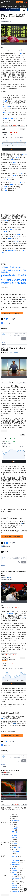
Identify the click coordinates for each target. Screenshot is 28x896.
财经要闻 (15, 6)
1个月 (9, 137)
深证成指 (5, 101)
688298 (8, 177)
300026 (11, 160)
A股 (21, 53)
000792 (6, 188)
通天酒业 (14, 857)
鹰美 (13, 884)
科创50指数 (6, 112)
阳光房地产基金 (16, 864)
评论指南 (3, 342)
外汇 (24, 6)
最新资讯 (3, 6)
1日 (3, 137)
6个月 (12, 137)
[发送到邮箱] (14, 319)
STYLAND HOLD (17, 847)
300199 (17, 158)
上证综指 (5, 95)
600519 (16, 241)
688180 (18, 156)
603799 (11, 184)
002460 (6, 186)
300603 (11, 229)
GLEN (6, 221)
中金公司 (14, 885)
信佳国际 (14, 874)
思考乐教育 (15, 828)
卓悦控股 (14, 843)
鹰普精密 (14, 862)
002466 (21, 182)
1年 (15, 137)
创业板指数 (6, 107)
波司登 (14, 872)
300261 (24, 154)
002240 (6, 190)
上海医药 (14, 887)
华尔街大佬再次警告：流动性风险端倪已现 (13, 280)
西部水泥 (14, 832)
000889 (6, 231)
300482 (14, 175)
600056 (14, 163)
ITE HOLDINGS (16, 878)
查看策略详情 (5, 660)
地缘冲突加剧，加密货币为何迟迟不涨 (12, 267)
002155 (16, 236)
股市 (21, 6)
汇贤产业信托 (16, 860)
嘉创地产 (14, 835)
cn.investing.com (11, 250)
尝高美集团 (15, 870)
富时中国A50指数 (8, 118)
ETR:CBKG (10, 613)
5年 (18, 137)
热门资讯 (9, 6)
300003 (6, 179)
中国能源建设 (16, 891)
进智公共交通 (16, 851)
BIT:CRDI (23, 617)
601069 (19, 234)
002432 (21, 173)
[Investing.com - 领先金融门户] (7, 2)
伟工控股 (14, 868)
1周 (6, 137)
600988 (10, 238)
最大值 (21, 137)
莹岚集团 (14, 837)
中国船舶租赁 (16, 820)
